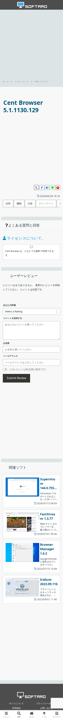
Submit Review (16, 378)
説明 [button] (8, 203)
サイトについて (16, 703)
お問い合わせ (46, 708)
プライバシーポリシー (46, 703)
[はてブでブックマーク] (47, 187)
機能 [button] (19, 203)
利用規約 (16, 708)
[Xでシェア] (36, 187)
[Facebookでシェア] (41, 187)
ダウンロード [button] (46, 203)
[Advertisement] (31, 43)
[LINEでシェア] (52, 187)
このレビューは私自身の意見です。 (28, 369)
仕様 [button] (30, 203)
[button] (56, 510)
